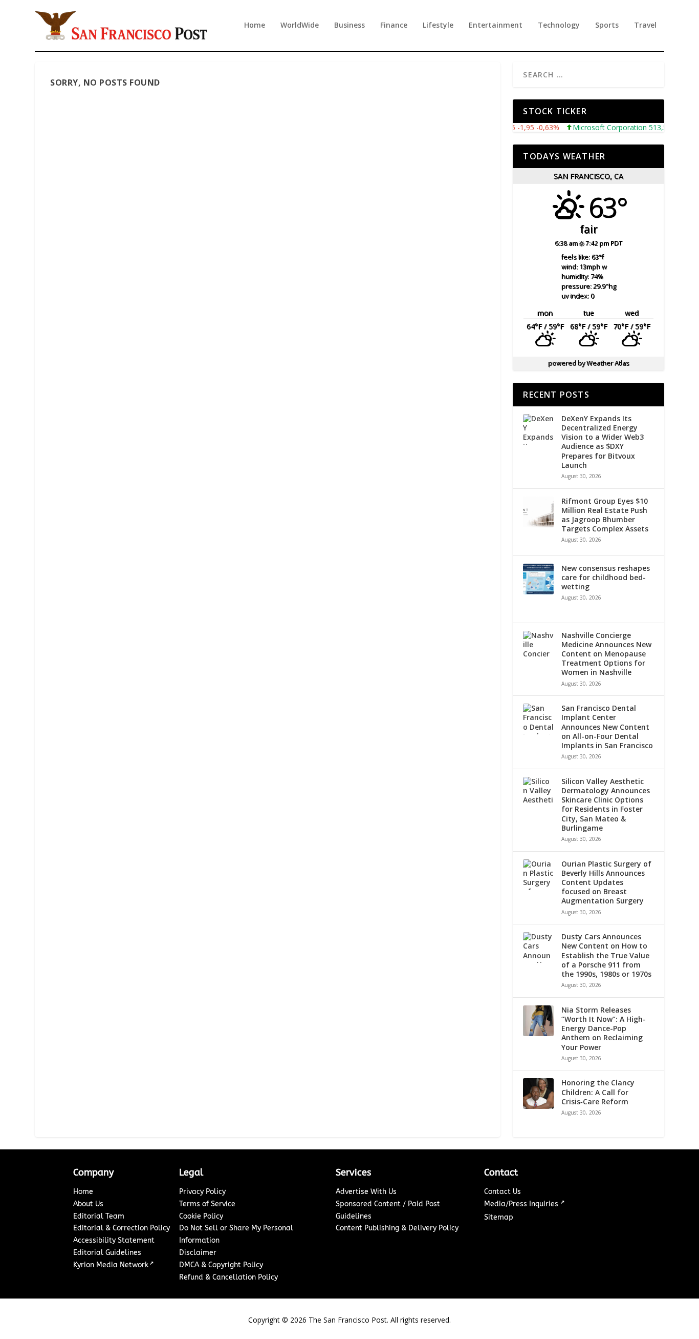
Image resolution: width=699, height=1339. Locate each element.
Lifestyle (438, 25)
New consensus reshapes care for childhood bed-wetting (605, 577)
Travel (645, 25)
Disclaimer (197, 1252)
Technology (559, 25)
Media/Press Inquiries (522, 1204)
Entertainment (495, 25)
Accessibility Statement (114, 1240)
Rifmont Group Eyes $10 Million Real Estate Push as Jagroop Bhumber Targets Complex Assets (604, 515)
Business (349, 25)
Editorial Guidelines (107, 1252)
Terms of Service (207, 1204)
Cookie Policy (201, 1216)
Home (254, 25)
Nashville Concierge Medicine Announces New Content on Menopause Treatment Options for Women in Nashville (606, 654)
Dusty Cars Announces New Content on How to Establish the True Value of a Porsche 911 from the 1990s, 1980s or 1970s (606, 955)
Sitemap (498, 1217)
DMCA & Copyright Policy (221, 1265)
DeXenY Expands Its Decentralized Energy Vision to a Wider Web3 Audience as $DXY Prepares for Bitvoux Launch (602, 442)
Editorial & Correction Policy (121, 1228)
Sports (607, 25)
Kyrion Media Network (110, 1265)
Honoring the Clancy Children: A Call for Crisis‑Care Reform (598, 1092)
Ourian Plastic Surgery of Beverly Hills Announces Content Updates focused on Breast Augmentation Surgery (606, 882)
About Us (88, 1204)
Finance (393, 25)
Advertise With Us (366, 1191)
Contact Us (502, 1191)
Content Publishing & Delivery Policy (397, 1228)
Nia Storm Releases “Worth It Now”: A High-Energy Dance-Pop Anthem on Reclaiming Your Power (603, 1028)
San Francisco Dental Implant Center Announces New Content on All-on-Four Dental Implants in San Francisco (607, 727)
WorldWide (299, 25)
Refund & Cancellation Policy (228, 1277)
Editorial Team (98, 1216)
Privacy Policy (202, 1191)
